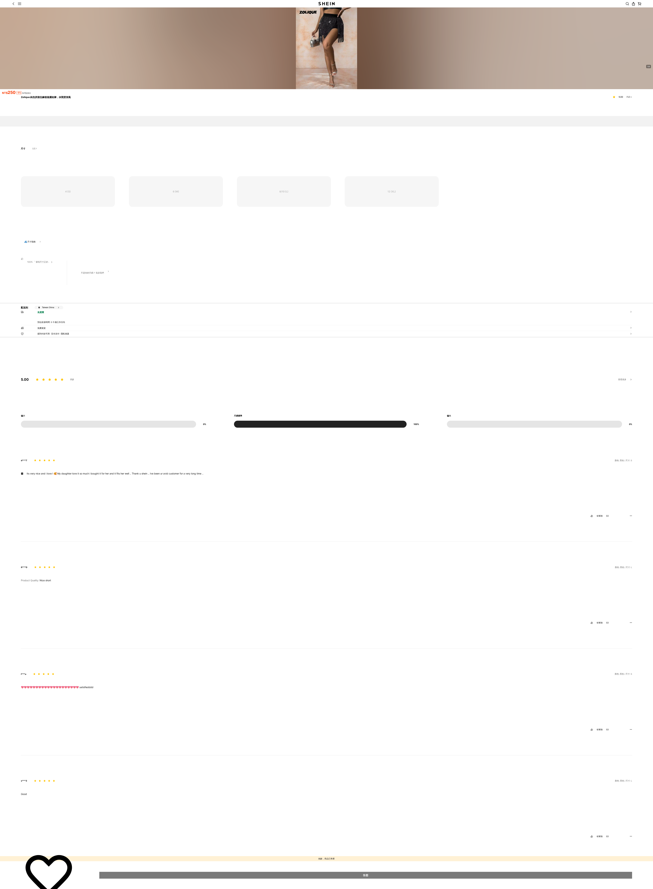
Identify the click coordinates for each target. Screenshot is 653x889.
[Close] (630, 51)
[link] (47, 738)
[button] (311, 769)
